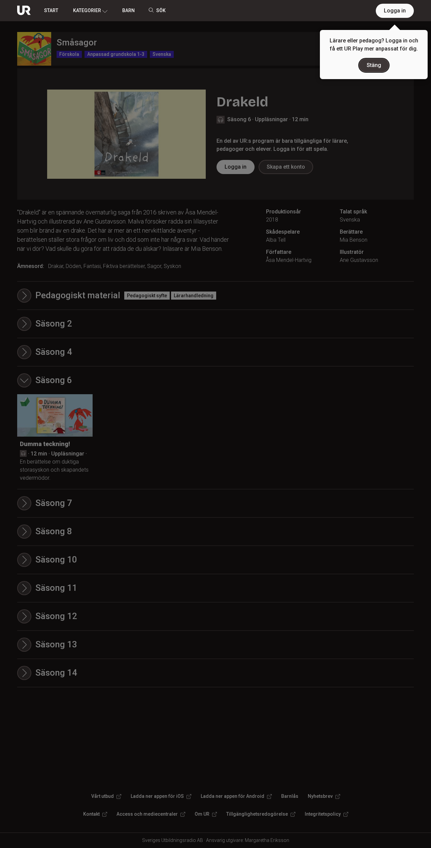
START (51, 10)
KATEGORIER (87, 10)
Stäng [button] (374, 65)
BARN (128, 10)
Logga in (395, 10)
